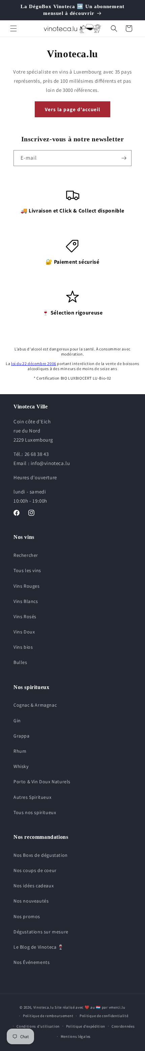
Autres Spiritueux (32, 797)
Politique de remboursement (48, 1015)
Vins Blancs (25, 601)
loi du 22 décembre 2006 (33, 363)
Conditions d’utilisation (38, 1026)
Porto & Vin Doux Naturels (41, 782)
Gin (17, 720)
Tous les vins (27, 570)
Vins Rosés (24, 616)
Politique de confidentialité (104, 1015)
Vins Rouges (26, 586)
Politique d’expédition (85, 1026)
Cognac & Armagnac (35, 705)
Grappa (21, 736)
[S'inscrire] (123, 158)
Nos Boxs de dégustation (40, 855)
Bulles (20, 662)
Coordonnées (123, 1026)
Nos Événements (31, 962)
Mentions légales (76, 1036)
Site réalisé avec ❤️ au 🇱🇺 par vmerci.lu (90, 1007)
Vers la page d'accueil (72, 109)
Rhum (19, 751)
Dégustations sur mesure (40, 932)
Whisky (21, 766)
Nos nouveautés (31, 901)
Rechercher (25, 555)
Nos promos (26, 916)
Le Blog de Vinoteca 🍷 (38, 947)
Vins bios (23, 647)
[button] (13, 28)
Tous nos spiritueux (34, 812)
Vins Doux (24, 632)
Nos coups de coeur (35, 870)
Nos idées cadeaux (33, 886)
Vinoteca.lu (43, 1007)
